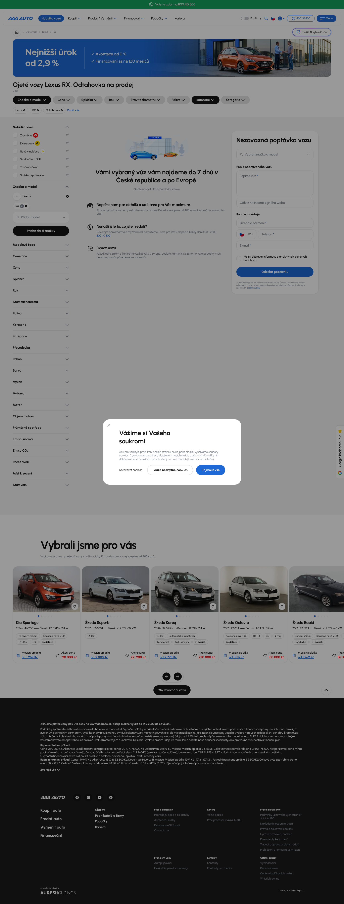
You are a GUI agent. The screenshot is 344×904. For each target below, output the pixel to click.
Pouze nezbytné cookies (170, 470)
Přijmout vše (211, 470)
